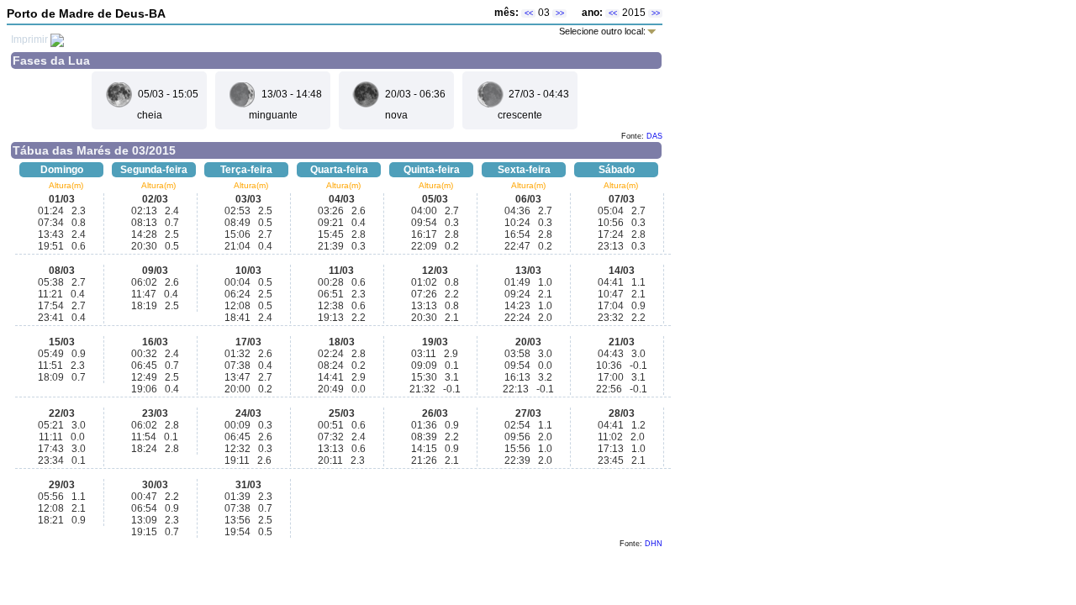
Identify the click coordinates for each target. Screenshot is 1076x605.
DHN (653, 543)
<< (529, 13)
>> (560, 13)
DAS (654, 136)
